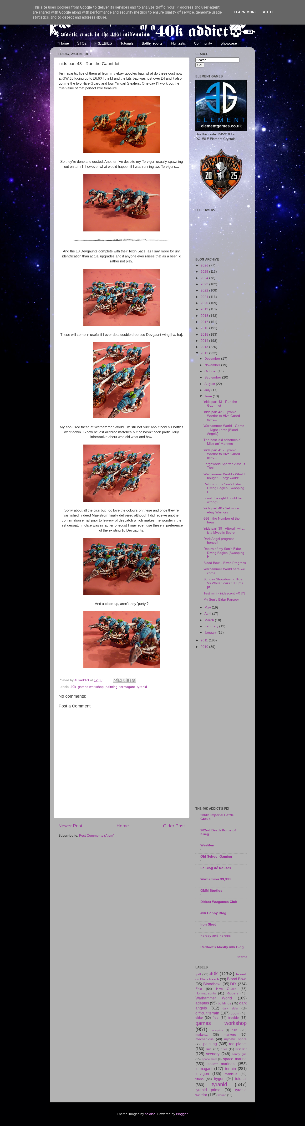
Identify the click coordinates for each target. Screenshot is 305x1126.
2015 (205, 334)
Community (203, 43)
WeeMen (207, 845)
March (209, 620)
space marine (235, 1059)
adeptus (202, 1003)
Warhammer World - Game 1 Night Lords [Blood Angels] (223, 429)
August (210, 384)
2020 (205, 303)
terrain (230, 1068)
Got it (267, 12)
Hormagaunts (205, 993)
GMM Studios (211, 890)
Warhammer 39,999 (215, 879)
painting (111, 687)
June (208, 396)
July (207, 390)
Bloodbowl (212, 984)
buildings (224, 1003)
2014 (205, 341)
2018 (205, 315)
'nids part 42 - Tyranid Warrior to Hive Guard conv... (221, 415)
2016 (205, 328)
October (211, 371)
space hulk (209, 1059)
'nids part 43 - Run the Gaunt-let (220, 403)
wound (222, 1095)
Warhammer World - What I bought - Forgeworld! (224, 476)
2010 (205, 647)
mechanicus (204, 1039)
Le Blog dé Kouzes (215, 868)
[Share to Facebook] (129, 680)
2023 (205, 284)
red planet (238, 1044)
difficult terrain (207, 1013)
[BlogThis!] (119, 680)
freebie (233, 1017)
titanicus (231, 1074)
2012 (205, 353)
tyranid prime (207, 1090)
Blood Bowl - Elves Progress (224, 563)
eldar (199, 1017)
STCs (81, 43)
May (208, 607)
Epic (198, 989)
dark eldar (230, 1008)
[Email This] (115, 680)
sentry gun (239, 1054)
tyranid (142, 687)
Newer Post (70, 825)
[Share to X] (124, 680)
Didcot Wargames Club (218, 902)
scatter (241, 1049)
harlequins (217, 1030)
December (212, 358)
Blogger (182, 1114)
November (212, 365)
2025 (205, 271)
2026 (205, 265)
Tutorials (126, 43)
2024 (205, 278)
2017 (205, 322)
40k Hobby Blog (213, 913)
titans (199, 1079)
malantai (201, 1034)
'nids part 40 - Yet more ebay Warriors (221, 510)
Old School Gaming (216, 856)
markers (230, 1034)
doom (235, 1013)
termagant (127, 687)
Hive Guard (226, 989)
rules (224, 1049)
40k (73, 687)
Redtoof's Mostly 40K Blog (222, 947)
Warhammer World (213, 998)
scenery (212, 1054)
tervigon (202, 1073)
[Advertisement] (221, 728)
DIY (233, 984)
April (208, 613)
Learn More (245, 12)
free (216, 1017)
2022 (205, 290)
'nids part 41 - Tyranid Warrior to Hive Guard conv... (221, 454)
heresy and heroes (215, 935)
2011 (205, 640)
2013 (205, 347)
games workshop (91, 687)
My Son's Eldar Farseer (221, 599)
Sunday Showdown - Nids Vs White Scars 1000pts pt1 (223, 583)
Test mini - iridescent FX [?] (224, 593)
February (211, 626)
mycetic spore (235, 1039)
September (213, 377)
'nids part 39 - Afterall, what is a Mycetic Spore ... (223, 530)
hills (234, 1030)
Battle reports (152, 43)
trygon (219, 1078)
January (211, 632)
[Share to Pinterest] (133, 680)
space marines (221, 1064)
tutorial (241, 1078)
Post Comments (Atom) (96, 835)
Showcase (228, 43)
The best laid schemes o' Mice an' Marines (222, 441)
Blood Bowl (237, 979)
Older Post (174, 825)
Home (64, 43)
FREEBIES (103, 43)
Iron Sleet (208, 924)
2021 (205, 297)
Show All (242, 956)
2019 (205, 309)
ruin (209, 1049)
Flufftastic (178, 43)
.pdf (198, 974)
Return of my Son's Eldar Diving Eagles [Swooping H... (223, 488)
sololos (150, 1114)
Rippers (232, 993)
